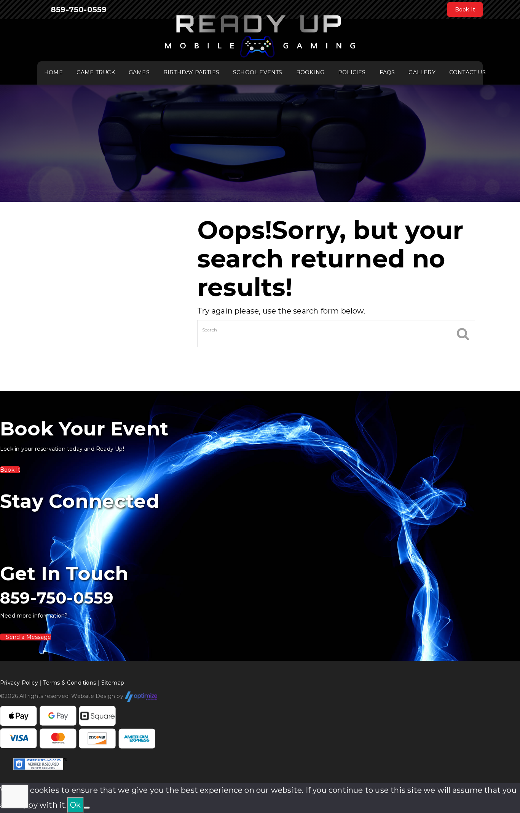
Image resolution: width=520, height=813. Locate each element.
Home (53, 72)
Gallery (421, 72)
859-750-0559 (79, 9)
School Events (257, 72)
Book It (465, 9)
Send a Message (27, 637)
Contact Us (467, 72)
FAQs (387, 72)
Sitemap (112, 682)
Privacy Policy (19, 682)
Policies (352, 72)
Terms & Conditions (69, 682)
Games (139, 72)
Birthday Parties (191, 72)
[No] (87, 808)
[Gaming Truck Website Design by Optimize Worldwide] (141, 696)
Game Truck (96, 72)
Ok (75, 805)
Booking (310, 72)
